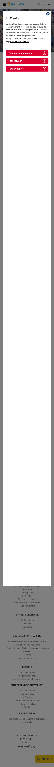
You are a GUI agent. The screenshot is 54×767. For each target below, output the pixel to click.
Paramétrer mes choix (20, 53)
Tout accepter (15, 68)
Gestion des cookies (19, 41)
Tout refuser (15, 61)
